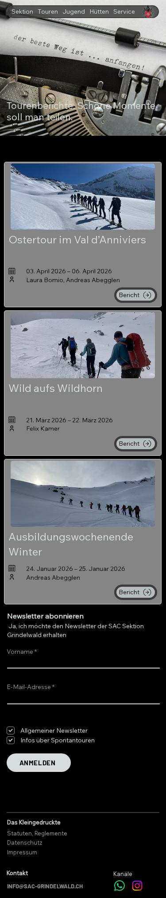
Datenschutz (24, 842)
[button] (22, 11)
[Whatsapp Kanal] (119, 885)
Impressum (22, 852)
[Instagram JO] (137, 885)
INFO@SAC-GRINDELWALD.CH (45, 886)
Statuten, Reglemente (37, 833)
